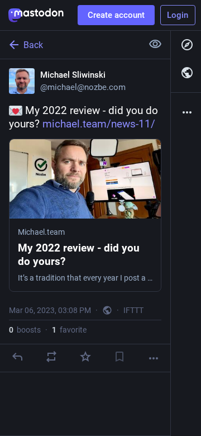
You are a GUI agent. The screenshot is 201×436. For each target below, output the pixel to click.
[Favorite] (85, 356)
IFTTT (133, 310)
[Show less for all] (155, 44)
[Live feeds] (186, 73)
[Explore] (186, 45)
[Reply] (17, 356)
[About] (186, 112)
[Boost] (51, 356)
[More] (153, 358)
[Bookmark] (119, 356)
